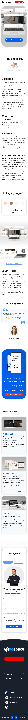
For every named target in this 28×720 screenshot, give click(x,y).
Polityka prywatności (12, 623)
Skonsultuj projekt (19, 2)
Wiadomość (6, 608)
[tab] (8, 562)
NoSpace (25, 717)
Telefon (5, 603)
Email (4, 598)
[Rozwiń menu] (25, 2)
